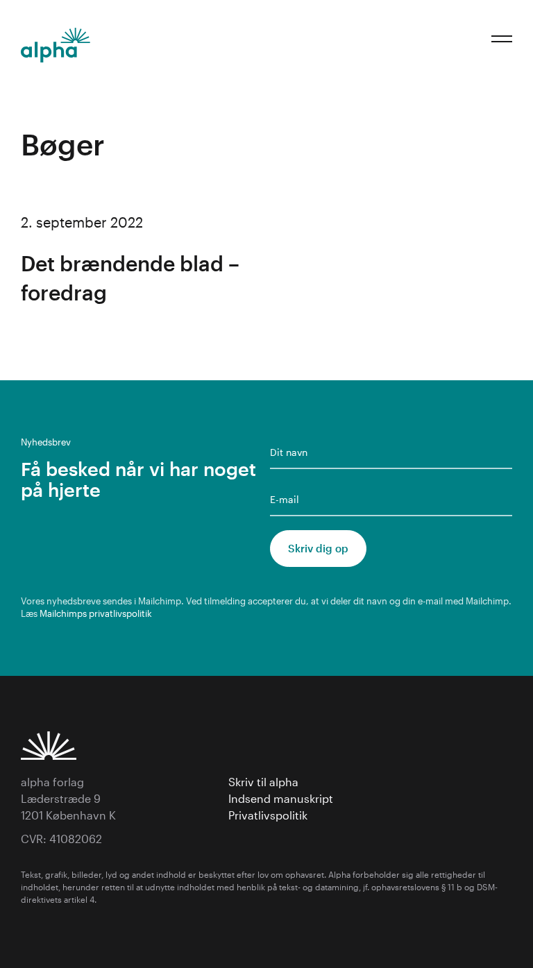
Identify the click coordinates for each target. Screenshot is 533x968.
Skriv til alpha (263, 781)
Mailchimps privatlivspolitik (96, 613)
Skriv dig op (318, 548)
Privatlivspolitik (267, 815)
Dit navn (288, 452)
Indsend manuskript (282, 798)
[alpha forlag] (55, 45)
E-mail (284, 499)
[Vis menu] (501, 38)
